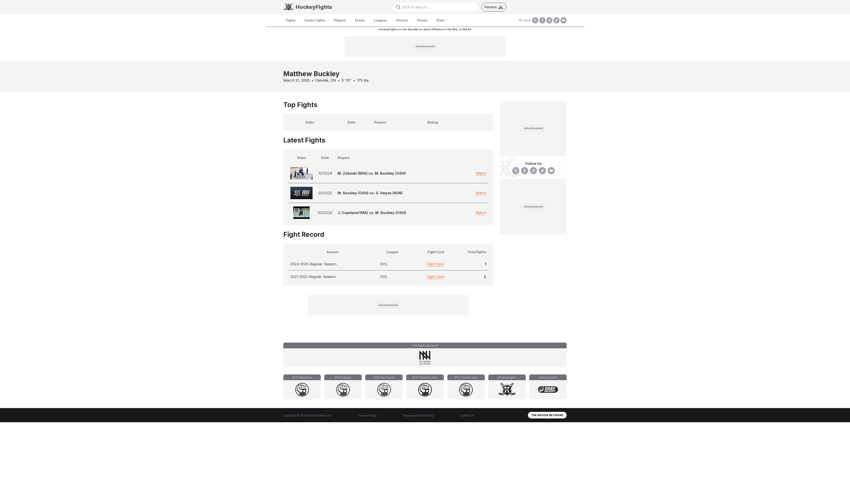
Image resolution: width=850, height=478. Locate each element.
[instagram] (549, 20)
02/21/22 (325, 212)
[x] (535, 20)
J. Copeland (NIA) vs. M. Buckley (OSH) (372, 212)
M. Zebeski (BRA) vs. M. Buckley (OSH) (372, 173)
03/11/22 (325, 193)
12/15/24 (325, 173)
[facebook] (542, 20)
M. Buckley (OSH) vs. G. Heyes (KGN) (370, 193)
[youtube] (563, 20)
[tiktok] (556, 20)
